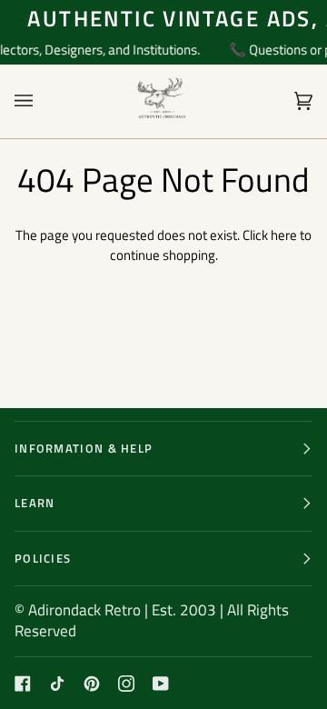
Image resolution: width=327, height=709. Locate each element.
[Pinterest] (92, 683)
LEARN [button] (35, 503)
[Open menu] (42, 101)
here (284, 235)
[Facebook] (23, 683)
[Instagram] (126, 683)
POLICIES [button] (43, 558)
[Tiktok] (57, 683)
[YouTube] (161, 683)
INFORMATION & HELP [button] (84, 448)
